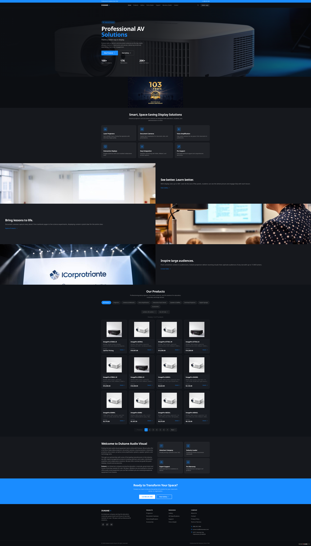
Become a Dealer (167, 5)
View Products (108, 53)
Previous (139, 430)
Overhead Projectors (189, 302)
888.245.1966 (206, 1)
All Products (106, 302)
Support (158, 5)
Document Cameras (152, 516)
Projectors (116, 302)
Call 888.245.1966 (147, 497)
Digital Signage (203, 302)
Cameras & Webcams (129, 302)
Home (129, 5)
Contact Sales (165, 269)
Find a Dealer (150, 5)
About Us (194, 513)
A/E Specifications (174, 516)
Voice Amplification (144, 302)
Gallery (142, 5)
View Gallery (164, 188)
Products (135, 5)
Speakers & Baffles (175, 302)
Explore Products (10, 228)
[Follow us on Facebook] (103, 524)
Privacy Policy (195, 519)
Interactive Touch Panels (159, 302)
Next (172, 430)
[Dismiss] (309, 544)
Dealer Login (205, 5)
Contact (176, 5)
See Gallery (125, 53)
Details (122, 350)
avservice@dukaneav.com (201, 529)
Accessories (155, 306)
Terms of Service (196, 522)
